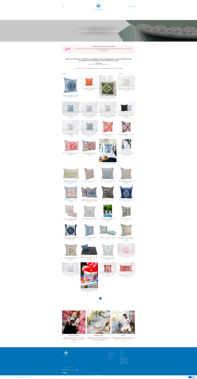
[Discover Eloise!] (74, 322)
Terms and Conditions (124, 359)
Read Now (123, 341)
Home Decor (111, 356)
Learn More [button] (35, 377)
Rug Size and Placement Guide (124, 364)
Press (110, 359)
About (121, 351)
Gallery (110, 354)
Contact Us (122, 352)
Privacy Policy (122, 356)
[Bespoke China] (98, 322)
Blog (109, 357)
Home (98, 28)
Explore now (74, 342)
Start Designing (111, 352)
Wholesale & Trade (123, 361)
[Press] (123, 322)
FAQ (120, 354)
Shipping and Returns (123, 357)
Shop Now (98, 342)
